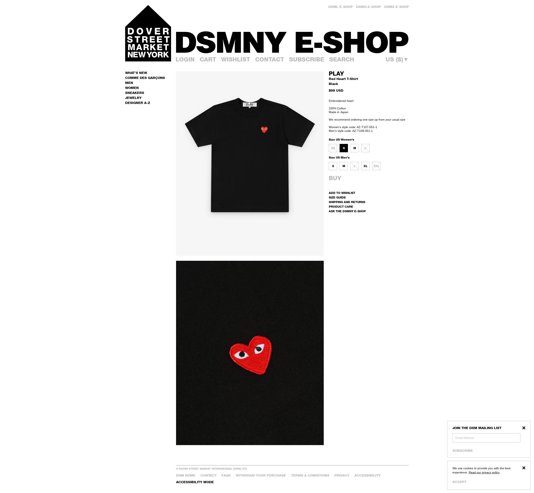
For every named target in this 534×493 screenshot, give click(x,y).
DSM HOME (185, 475)
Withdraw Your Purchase (261, 475)
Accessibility (367, 475)
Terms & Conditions (310, 475)
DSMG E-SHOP (368, 7)
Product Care (341, 206)
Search (341, 59)
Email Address (464, 437)
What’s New (136, 73)
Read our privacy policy (484, 472)
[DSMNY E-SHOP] (292, 39)
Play (336, 73)
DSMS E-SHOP (396, 7)
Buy (335, 178)
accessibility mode (195, 482)
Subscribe (462, 450)
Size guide (337, 197)
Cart (208, 59)
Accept (459, 482)
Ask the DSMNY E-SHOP (347, 211)
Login (185, 59)
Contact (269, 59)
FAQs (226, 475)
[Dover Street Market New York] (148, 33)
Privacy (341, 475)
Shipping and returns (347, 202)
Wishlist (235, 59)
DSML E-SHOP (340, 7)
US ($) (397, 59)
